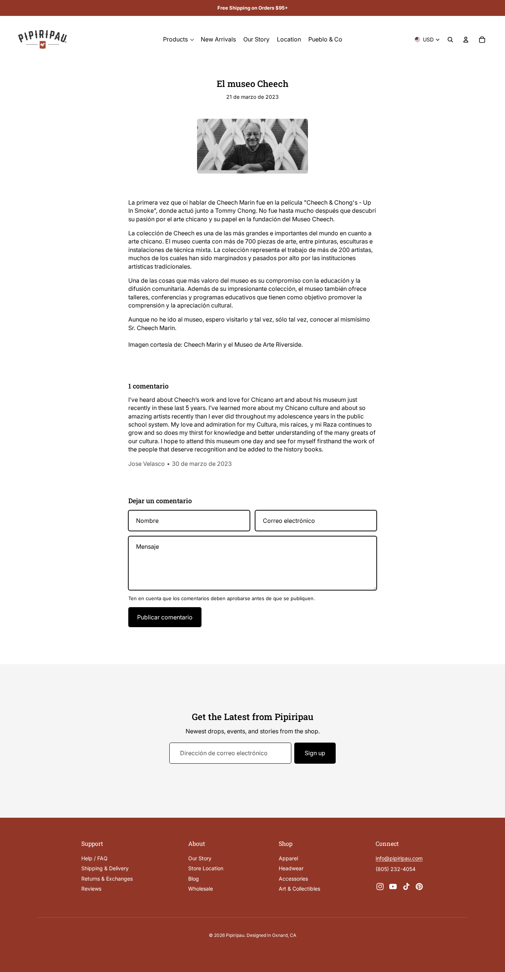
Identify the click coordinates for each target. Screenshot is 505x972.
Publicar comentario (165, 617)
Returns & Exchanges (107, 878)
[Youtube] (393, 886)
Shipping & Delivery (105, 868)
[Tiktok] (406, 886)
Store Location (205, 868)
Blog (193, 878)
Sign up (315, 753)
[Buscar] (450, 39)
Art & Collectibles (299, 888)
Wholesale (200, 888)
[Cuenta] (466, 39)
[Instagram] (380, 886)
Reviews (91, 888)
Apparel (288, 858)
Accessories (293, 878)
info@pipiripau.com (399, 858)
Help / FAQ (94, 858)
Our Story (199, 858)
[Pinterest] (419, 886)
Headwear (291, 868)
